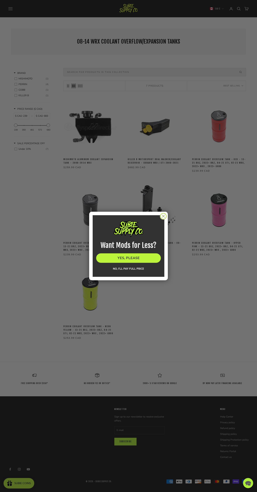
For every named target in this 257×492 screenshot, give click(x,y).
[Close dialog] (163, 216)
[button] (248, 483)
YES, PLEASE (128, 258)
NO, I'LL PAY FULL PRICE (128, 269)
